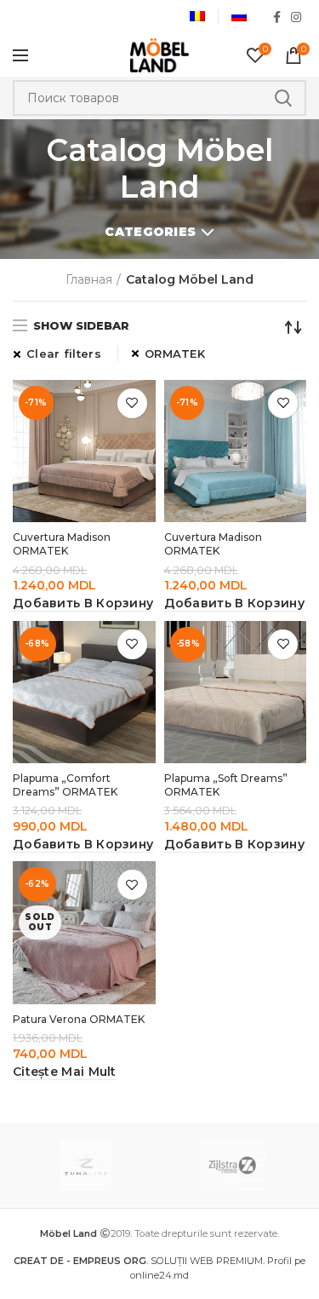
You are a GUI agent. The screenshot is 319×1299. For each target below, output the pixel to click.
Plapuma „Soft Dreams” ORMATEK (226, 785)
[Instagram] (296, 17)
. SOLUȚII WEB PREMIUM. (140, 1261)
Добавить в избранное (132, 403)
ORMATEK (175, 353)
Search (283, 98)
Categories (150, 231)
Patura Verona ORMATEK (79, 1019)
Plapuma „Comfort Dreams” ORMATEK (65, 785)
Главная (89, 279)
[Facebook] (277, 17)
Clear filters (63, 353)
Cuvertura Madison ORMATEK (62, 544)
